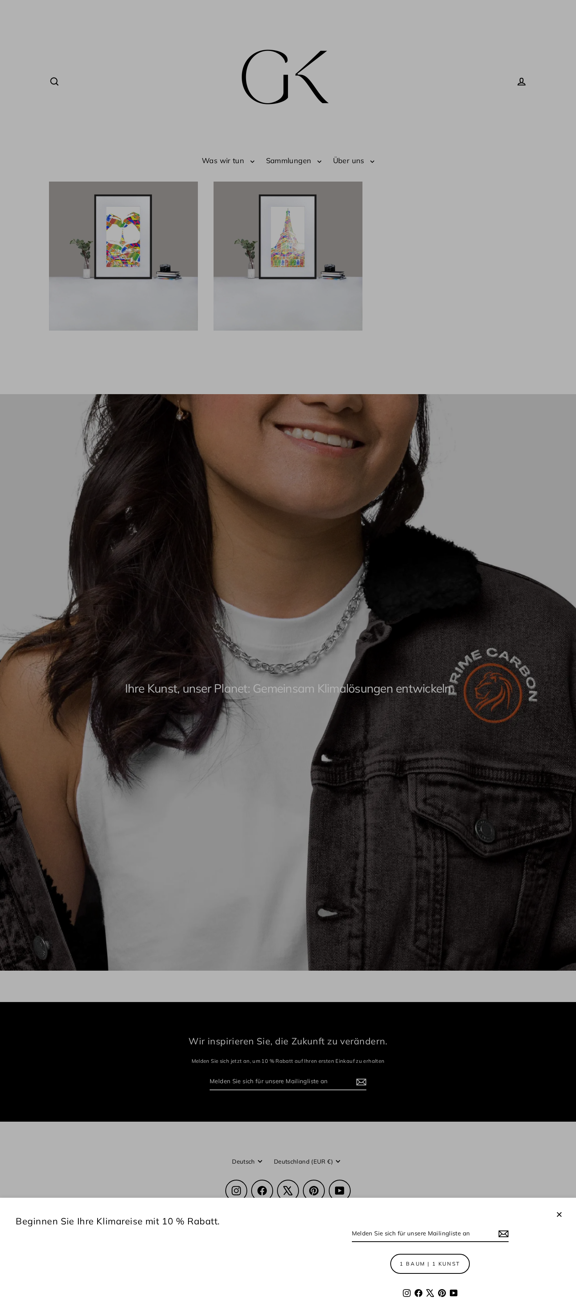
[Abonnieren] (502, 1233)
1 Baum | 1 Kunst (430, 1263)
